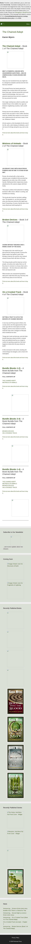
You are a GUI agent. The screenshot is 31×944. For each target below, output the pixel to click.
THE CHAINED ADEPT (9, 380)
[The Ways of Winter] (15, 757)
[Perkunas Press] (2, 24)
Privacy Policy (15, 937)
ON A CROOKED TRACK (9, 433)
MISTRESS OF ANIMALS (9, 382)
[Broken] (15, 639)
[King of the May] (15, 729)
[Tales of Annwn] (15, 882)
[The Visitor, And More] (15, 819)
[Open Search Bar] (20, 24)
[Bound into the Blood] (15, 701)
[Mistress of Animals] (15, 658)
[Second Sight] (15, 858)
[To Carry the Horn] (15, 785)
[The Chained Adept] (15, 677)
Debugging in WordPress (22, 12)
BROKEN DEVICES (8, 431)
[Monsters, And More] (15, 838)
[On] (15, 620)
